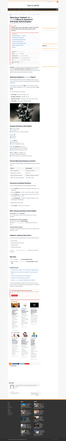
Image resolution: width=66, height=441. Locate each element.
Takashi (12, 23)
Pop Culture (10, 407)
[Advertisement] (25, 374)
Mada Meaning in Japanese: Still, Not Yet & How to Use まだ (34, 312)
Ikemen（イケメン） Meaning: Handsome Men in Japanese (23, 279)
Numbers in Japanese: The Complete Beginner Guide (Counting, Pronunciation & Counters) (35, 393)
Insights (9, 411)
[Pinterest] (49, 1)
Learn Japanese (19, 9)
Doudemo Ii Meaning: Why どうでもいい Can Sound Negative (15, 341)
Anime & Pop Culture (25, 9)
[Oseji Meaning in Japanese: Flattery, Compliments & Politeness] (15, 305)
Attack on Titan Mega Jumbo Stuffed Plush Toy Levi (15, 392)
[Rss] (47, 1)
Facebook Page (44, 45)
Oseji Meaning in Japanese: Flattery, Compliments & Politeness (15, 312)
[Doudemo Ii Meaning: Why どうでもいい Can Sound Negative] (15, 334)
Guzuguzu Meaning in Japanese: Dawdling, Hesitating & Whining (33, 342)
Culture (15, 9)
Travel (9, 9)
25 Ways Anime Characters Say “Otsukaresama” (21, 275)
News (34, 9)
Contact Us (10, 414)
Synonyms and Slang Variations (17, 41)
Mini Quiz (14, 47)
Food (12, 9)
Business (9, 410)
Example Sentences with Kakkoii (18, 37)
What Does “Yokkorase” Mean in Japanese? (24, 311)
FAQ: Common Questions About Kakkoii (19, 43)
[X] (54, 439)
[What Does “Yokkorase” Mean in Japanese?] (25, 305)
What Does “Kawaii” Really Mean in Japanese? (20, 277)
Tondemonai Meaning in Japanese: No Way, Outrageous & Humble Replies (24, 341)
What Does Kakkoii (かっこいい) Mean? (19, 35)
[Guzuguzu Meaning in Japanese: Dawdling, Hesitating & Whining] (34, 334)
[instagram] (51, 1)
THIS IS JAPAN (33, 5)
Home (11, 14)
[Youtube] (50, 1)
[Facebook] (53, 439)
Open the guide (14, 295)
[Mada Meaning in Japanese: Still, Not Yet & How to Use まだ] (34, 305)
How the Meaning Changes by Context (19, 39)
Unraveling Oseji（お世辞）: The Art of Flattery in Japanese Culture (25, 269)
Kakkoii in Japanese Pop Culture (17, 45)
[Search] (57, 2)
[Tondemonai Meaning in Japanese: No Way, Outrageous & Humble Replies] (25, 334)
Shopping (31, 9)
